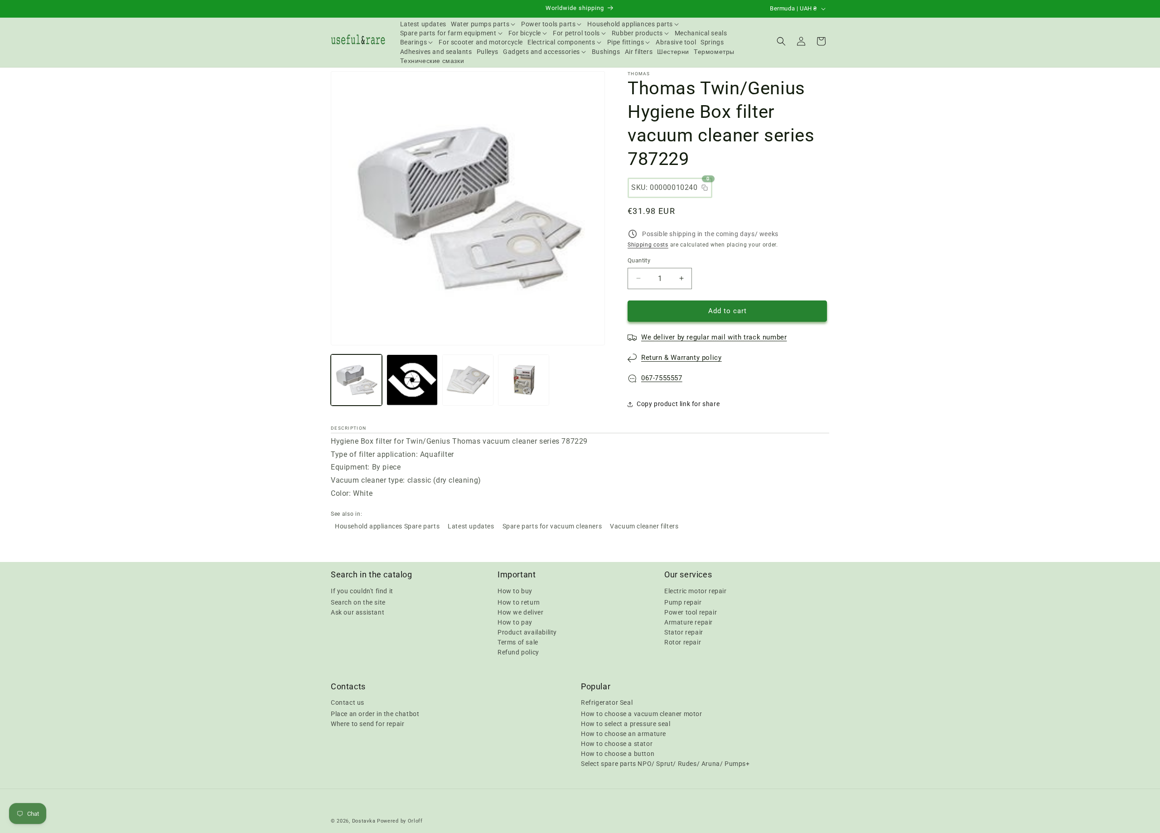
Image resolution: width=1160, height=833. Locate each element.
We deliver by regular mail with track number (714, 337)
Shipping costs (648, 245)
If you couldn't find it (362, 590)
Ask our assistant (357, 611)
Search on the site (358, 601)
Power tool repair (690, 611)
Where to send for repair (367, 723)
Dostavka (364, 821)
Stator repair (683, 631)
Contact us (347, 702)
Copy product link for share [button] (678, 403)
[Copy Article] (705, 187)
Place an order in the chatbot (375, 713)
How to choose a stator (616, 743)
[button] (484, 24)
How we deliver (520, 611)
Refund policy (518, 651)
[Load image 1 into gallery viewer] (356, 380)
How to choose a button (617, 753)
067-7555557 (661, 378)
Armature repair (688, 621)
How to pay (515, 621)
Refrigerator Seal (607, 702)
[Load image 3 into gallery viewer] (467, 380)
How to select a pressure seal (625, 723)
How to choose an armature (623, 733)
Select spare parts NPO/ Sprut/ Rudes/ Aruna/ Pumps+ (665, 763)
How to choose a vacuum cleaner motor (641, 713)
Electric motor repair (695, 590)
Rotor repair (682, 641)
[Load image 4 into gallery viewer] (523, 380)
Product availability (527, 631)
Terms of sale (518, 641)
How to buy (515, 590)
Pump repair (683, 601)
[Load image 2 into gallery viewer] (412, 380)
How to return (519, 601)
